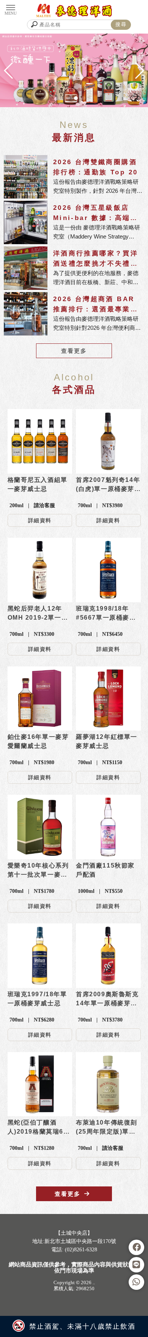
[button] (61, 98)
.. (94, 1282)
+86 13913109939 (70, 1267)
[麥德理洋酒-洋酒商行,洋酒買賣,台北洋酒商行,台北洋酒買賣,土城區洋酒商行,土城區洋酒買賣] (74, 11)
